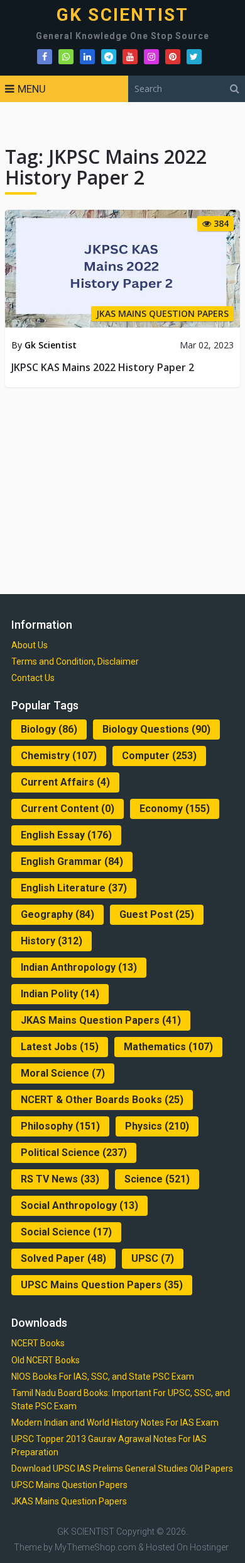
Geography (57, 914)
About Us (29, 645)
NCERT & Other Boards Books (102, 1100)
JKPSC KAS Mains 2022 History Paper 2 (102, 367)
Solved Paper (63, 1258)
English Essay (66, 835)
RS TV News (60, 1179)
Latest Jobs (60, 1047)
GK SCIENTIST (122, 15)
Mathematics (168, 1047)
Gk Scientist (50, 345)
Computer (159, 756)
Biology (49, 729)
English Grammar (72, 861)
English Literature (74, 888)
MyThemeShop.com (95, 1547)
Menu (32, 89)
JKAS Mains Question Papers (101, 1020)
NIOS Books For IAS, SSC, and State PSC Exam (102, 1376)
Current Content (67, 809)
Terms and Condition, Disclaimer (75, 661)
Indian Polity (60, 994)
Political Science (74, 1153)
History (51, 941)
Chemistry (59, 756)
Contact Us (33, 678)
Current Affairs (65, 782)
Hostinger (209, 1547)
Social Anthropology (79, 1205)
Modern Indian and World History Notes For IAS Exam (115, 1422)
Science (157, 1179)
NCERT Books (38, 1343)
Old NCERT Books (45, 1360)
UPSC (152, 1258)
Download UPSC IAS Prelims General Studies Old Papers (122, 1468)
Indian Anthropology (79, 967)
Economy (174, 809)
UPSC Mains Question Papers (102, 1285)
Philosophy (60, 1126)
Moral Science (63, 1073)
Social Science (66, 1232)
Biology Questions (156, 729)
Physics (157, 1126)
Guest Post (156, 914)
